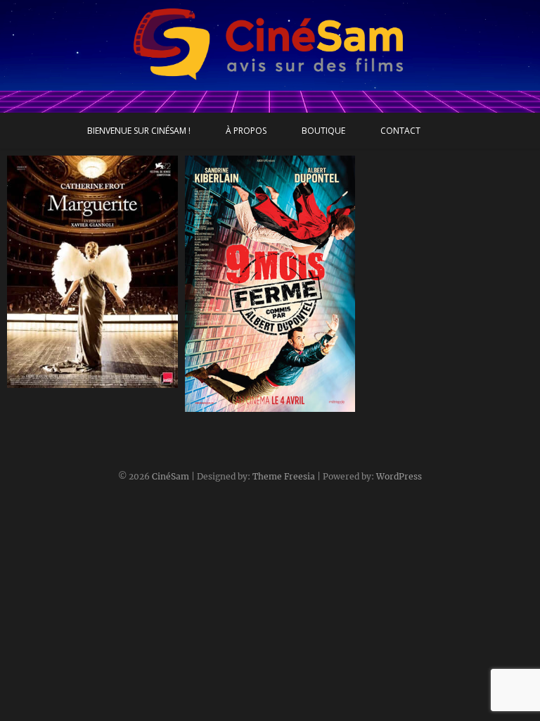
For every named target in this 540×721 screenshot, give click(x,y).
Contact (400, 131)
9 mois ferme (232, 405)
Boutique (323, 131)
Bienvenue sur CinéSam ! (139, 131)
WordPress (399, 476)
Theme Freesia (283, 476)
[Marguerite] (92, 272)
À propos (246, 131)
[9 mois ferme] (270, 284)
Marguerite (49, 381)
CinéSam (170, 476)
